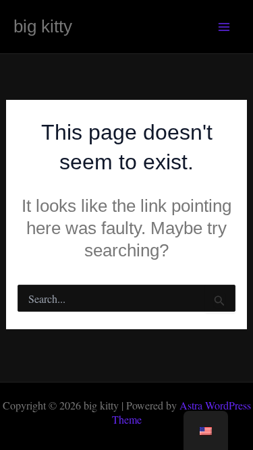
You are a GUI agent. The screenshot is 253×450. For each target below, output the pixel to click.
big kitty (42, 26)
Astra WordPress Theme (181, 412)
